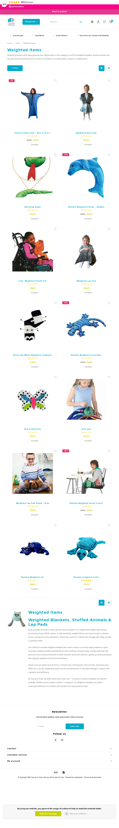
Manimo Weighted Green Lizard (86, 503)
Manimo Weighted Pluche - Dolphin (86, 207)
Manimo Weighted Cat (32, 577)
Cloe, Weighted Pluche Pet (33, 281)
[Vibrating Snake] (32, 177)
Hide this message (48, 813)
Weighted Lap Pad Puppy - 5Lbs (32, 503)
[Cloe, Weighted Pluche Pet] (32, 251)
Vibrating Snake (32, 207)
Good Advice (39, 35)
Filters (15, 68)
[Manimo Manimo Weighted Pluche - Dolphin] (86, 177)
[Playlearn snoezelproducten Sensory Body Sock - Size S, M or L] (32, 103)
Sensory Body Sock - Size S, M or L (32, 133)
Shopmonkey (96, 777)
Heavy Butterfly (32, 429)
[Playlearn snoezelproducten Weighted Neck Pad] (86, 103)
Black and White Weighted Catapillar (32, 355)
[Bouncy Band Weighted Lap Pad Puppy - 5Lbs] (32, 473)
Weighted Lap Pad (86, 281)
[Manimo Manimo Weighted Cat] (32, 547)
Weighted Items (29, 43)
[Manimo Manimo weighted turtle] (86, 547)
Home (9, 43)
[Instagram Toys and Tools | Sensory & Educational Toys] (62, 740)
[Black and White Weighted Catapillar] (32, 325)
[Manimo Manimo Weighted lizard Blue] (86, 325)
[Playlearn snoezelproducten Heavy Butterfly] (32, 399)
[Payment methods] (55, 772)
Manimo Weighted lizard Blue (86, 355)
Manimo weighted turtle (86, 577)
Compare (34, 144)
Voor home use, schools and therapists (94, 35)
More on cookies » (78, 813)
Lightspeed (78, 777)
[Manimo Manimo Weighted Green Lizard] (86, 473)
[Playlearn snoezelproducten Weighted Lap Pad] (86, 251)
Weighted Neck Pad (86, 133)
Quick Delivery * (62, 35)
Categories (30, 21)
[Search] (80, 22)
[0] (110, 21)
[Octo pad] (86, 399)
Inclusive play (18, 35)
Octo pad (86, 429)
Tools (18, 43)
